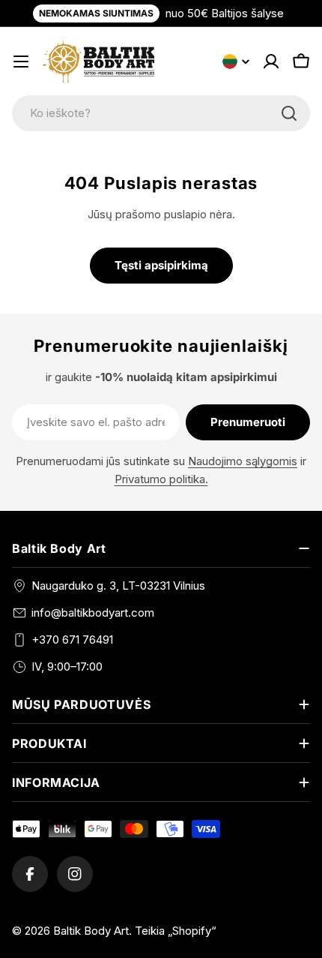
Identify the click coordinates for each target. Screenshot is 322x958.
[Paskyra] (271, 62)
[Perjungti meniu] (21, 62)
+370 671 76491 (72, 639)
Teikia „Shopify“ (175, 930)
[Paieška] (289, 113)
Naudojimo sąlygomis (242, 461)
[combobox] (161, 113)
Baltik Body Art (91, 930)
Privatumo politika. (161, 479)
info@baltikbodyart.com (92, 612)
